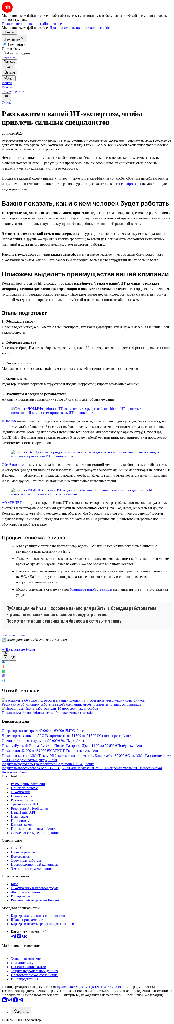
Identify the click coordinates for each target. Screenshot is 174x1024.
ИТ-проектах (131, 184)
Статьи (7, 103)
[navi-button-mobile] (6, 97)
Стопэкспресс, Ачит (115, 736)
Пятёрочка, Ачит (130, 746)
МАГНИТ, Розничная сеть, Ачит (74, 750)
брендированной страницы (91, 589)
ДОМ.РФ (9, 421)
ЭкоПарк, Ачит (72, 741)
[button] (7, 83)
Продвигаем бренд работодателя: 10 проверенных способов (48, 712)
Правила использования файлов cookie (80, 28)
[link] (9, 72)
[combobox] (21, 1010)
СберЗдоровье (13, 464)
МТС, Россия (77, 731)
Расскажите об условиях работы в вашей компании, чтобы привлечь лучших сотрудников (71, 704)
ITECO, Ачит (83, 764)
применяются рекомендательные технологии (91, 987)
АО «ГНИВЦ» (13, 503)
